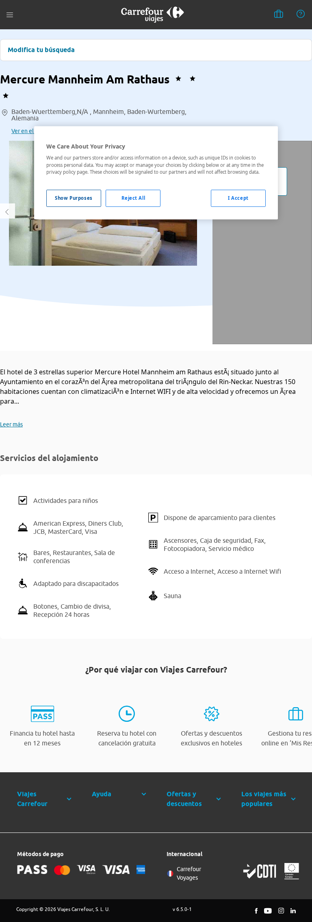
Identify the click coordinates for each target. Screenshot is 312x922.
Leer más (11, 424)
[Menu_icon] (9, 15)
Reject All (133, 198)
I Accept (238, 198)
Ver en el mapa (30, 131)
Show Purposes (73, 198)
